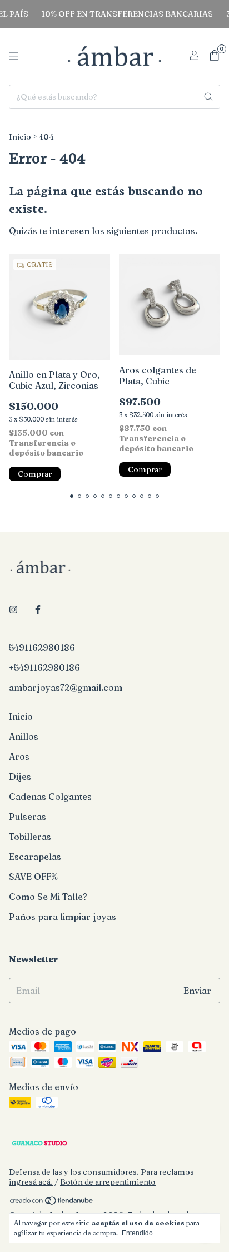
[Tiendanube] (52, 1202)
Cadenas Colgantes (50, 796)
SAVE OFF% (33, 876)
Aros (19, 756)
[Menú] (14, 56)
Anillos (23, 736)
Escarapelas (35, 856)
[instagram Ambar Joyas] (13, 609)
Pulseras (27, 816)
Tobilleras (30, 836)
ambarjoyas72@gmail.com (65, 687)
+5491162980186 (44, 667)
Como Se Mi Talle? (48, 896)
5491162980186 (42, 647)
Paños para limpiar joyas (62, 916)
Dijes (20, 776)
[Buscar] (208, 96)
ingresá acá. (31, 1182)
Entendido (137, 1233)
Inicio (20, 137)
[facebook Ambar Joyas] (37, 609)
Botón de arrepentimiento (108, 1182)
